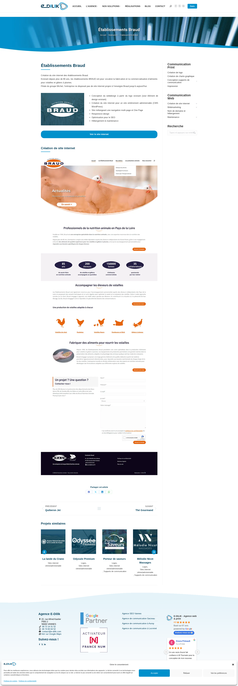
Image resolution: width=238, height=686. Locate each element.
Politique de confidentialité (27, 681)
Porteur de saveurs (114, 558)
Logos (83, 563)
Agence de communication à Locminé (139, 628)
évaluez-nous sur (182, 632)
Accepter (154, 673)
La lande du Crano (53, 558)
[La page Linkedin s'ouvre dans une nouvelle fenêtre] (45, 644)
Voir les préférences (219, 673)
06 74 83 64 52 (49, 629)
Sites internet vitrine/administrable (53, 564)
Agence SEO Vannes (131, 613)
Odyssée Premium (84, 558)
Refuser (186, 673)
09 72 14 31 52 (49, 626)
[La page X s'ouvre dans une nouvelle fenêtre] (42, 644)
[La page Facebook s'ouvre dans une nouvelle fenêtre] (39, 644)
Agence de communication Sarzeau (138, 618)
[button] (233, 664)
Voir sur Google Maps (51, 634)
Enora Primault (183, 641)
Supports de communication (115, 571)
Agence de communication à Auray (138, 623)
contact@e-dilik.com (51, 631)
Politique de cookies (10, 681)
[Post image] (53, 541)
